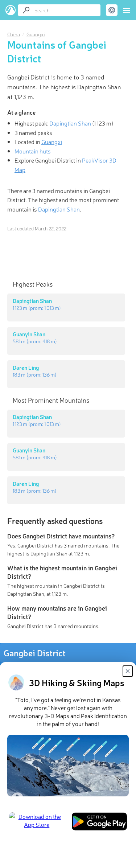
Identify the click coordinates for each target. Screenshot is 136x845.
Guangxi (35, 34)
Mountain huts (33, 151)
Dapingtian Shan (70, 123)
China (13, 34)
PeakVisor (10, 10)
